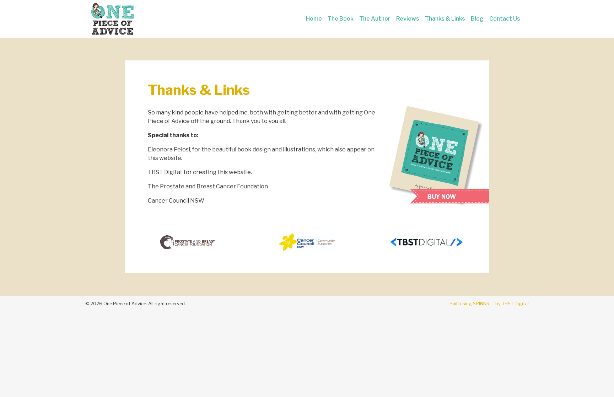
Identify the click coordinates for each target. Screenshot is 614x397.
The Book (341, 18)
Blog (477, 18)
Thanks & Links (445, 18)
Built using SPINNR (469, 303)
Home (314, 18)
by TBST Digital (512, 303)
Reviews (407, 18)
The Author (375, 18)
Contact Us (504, 18)
